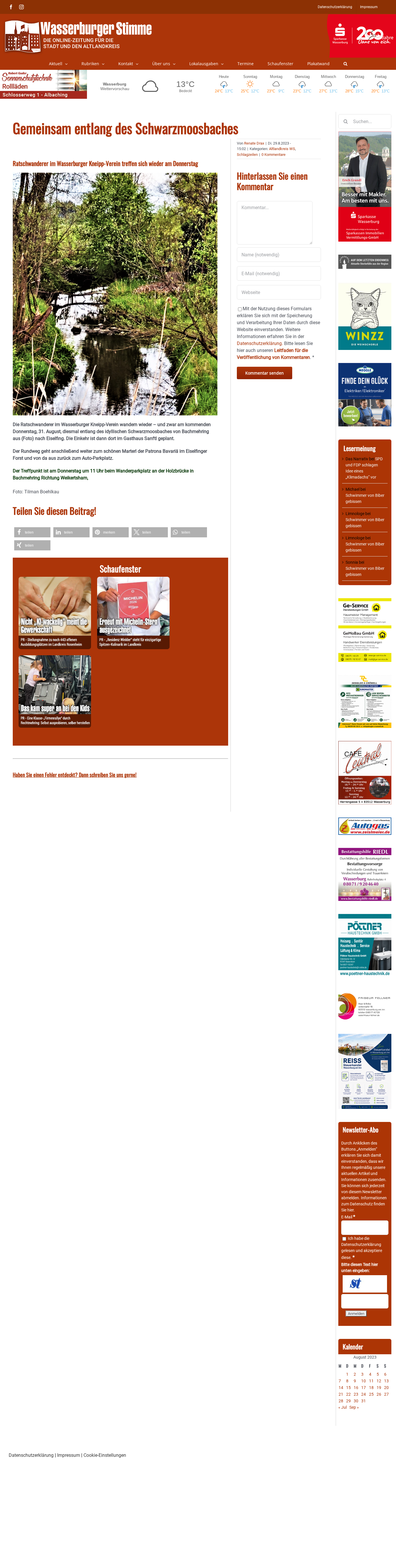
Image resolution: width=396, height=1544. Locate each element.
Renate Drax (254, 143)
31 (363, 1401)
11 (371, 1381)
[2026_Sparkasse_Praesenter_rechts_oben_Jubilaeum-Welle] (361, 17)
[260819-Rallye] (55, 658)
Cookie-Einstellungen (104, 1455)
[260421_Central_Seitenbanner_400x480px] (364, 744)
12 (379, 1381)
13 (386, 1381)
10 (363, 1381)
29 (348, 1401)
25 (371, 1394)
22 (348, 1394)
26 (379, 1394)
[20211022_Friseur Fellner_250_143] (364, 993)
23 (356, 1394)
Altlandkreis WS (282, 149)
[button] (345, 64)
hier (350, 1210)
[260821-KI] (55, 580)
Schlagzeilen (247, 154)
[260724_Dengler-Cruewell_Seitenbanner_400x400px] (364, 678)
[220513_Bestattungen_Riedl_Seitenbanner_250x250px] (364, 850)
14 (341, 1387)
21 (341, 1394)
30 (356, 1401)
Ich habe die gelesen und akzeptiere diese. (361, 1248)
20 (386, 1387)
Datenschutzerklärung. (260, 343)
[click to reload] (364, 1284)
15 (348, 1387)
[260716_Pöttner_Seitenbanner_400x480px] (364, 917)
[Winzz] (364, 284)
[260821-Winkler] (133, 580)
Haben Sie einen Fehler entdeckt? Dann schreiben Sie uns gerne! (75, 774)
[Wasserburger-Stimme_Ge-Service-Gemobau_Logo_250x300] (364, 601)
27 (386, 1394)
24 (363, 1394)
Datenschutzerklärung (361, 1244)
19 (379, 1387)
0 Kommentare (273, 154)
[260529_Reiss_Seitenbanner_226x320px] (364, 1036)
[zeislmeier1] (364, 820)
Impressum (68, 1455)
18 (371, 1387)
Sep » (354, 1407)
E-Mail (348, 1217)
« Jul (342, 1407)
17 (363, 1387)
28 (341, 1401)
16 (356, 1387)
